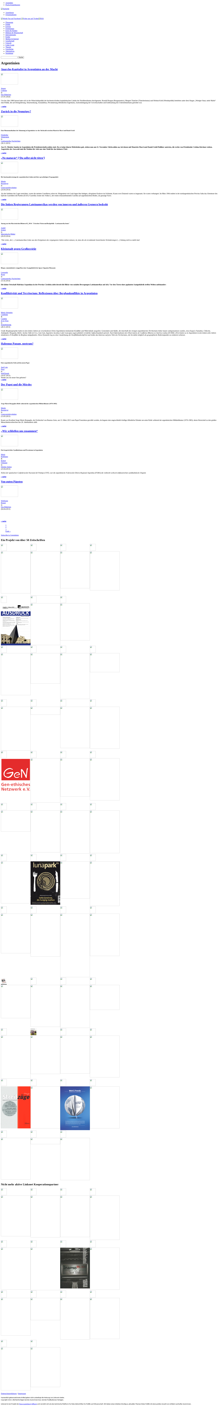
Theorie (8, 47)
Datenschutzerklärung (9, 1394)
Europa (8, 27)
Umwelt (8, 43)
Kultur (7, 37)
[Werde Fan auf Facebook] (11, 19)
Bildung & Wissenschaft (14, 33)
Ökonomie (9, 22)
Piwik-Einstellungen (12, 5)
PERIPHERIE (6, 325)
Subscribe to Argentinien (10, 535)
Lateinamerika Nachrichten (10, 141)
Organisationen (10, 15)
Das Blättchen (6, 95)
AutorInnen (9, 13)
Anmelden (9, 3)
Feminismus (9, 29)
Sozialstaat (9, 53)
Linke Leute (9, 45)
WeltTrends (5, 373)
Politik (7, 24)
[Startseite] (5, 9)
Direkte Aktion (6, 467)
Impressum (22, 1394)
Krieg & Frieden (11, 31)
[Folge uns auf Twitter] (30, 19)
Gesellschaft (9, 41)
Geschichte (9, 49)
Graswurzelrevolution (9, 188)
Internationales (10, 35)
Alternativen (9, 51)
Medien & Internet (12, 39)
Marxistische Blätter (8, 234)
